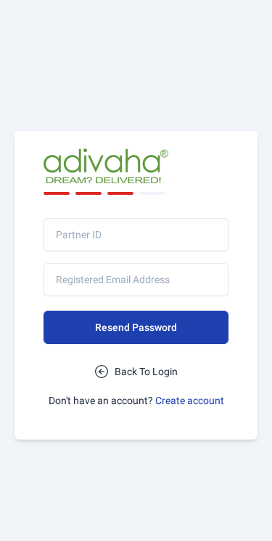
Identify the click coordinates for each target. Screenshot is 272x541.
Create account (189, 400)
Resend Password (136, 327)
